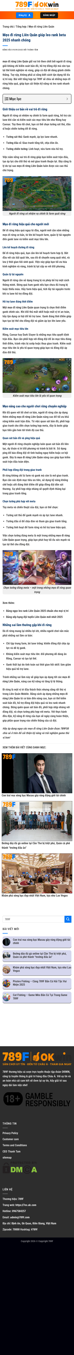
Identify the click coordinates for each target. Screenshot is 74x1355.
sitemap (7, 1157)
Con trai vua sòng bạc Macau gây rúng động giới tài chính (34, 795)
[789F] (37, 5)
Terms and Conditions (15, 1145)
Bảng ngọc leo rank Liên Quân (23, 611)
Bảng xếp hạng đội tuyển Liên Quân (26, 617)
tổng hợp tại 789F (32, 79)
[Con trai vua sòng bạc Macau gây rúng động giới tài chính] (37, 773)
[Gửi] (68, 919)
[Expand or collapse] (67, 99)
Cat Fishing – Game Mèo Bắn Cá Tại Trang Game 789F (40, 996)
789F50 (64, 728)
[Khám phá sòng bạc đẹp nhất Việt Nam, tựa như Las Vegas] (37, 873)
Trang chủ (8, 26)
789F (5, 1071)
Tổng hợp (21, 26)
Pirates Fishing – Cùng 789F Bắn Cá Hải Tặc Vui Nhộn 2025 (40, 983)
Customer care (11, 1139)
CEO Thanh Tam (11, 1151)
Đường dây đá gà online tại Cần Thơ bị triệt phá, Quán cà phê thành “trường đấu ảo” (40, 955)
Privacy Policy (10, 1133)
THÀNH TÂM (32, 50)
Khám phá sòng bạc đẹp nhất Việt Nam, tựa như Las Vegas (35, 895)
